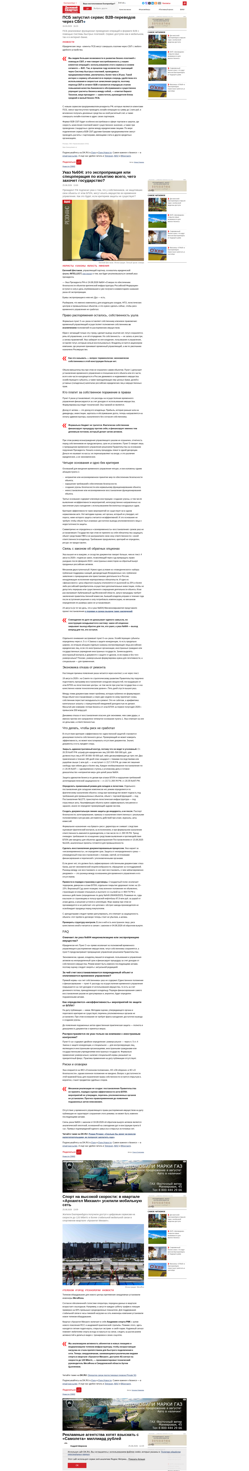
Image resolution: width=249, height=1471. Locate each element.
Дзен (93, 152)
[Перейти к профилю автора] (66, 1446)
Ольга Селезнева (138, 1152)
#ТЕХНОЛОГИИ (93, 1290)
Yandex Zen (149, 3)
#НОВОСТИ (68, 42)
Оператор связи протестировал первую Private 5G (112, 1375)
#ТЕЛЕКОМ (68, 1290)
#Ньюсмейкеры (144, 9)
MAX (146, 3)
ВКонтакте (126, 156)
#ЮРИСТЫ (68, 266)
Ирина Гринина (139, 162)
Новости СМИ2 (69, 166)
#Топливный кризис (166, 9)
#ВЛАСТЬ (92, 266)
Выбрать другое (100, 8)
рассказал (87, 274)
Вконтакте (152, 3)
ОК (77, 1465)
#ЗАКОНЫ (80, 266)
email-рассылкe (70, 156)
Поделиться (69, 162)
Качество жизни (125, 9)
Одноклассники (155, 3)
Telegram (143, 3)
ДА (87, 9)
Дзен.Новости (105, 152)
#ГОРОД (79, 1290)
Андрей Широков (78, 1446)
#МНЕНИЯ (104, 266)
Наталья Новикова (138, 1390)
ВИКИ (182, 9)
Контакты (166, 3)
